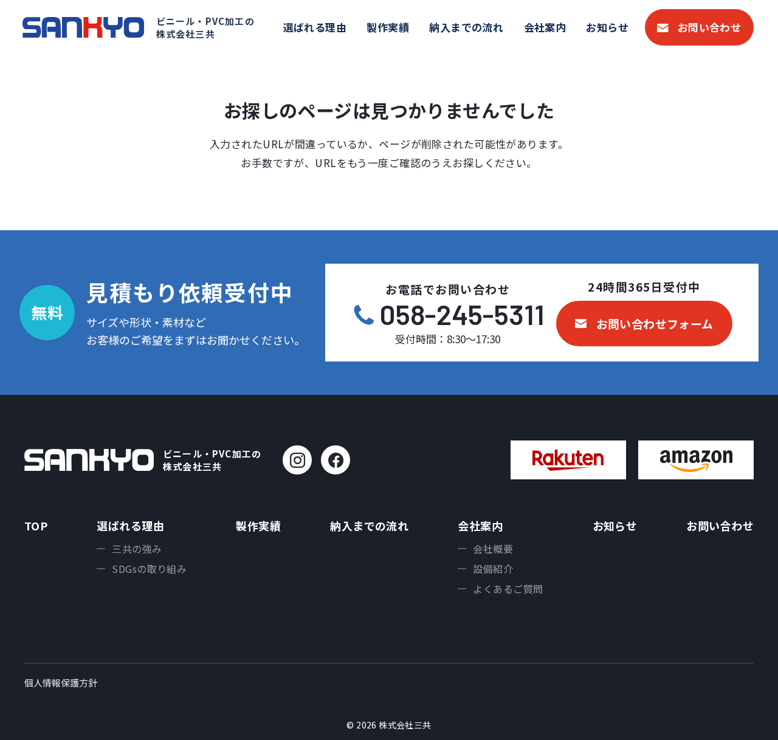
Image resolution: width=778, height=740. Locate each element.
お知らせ (607, 27)
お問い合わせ (710, 27)
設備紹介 (493, 568)
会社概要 (493, 548)
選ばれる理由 (315, 27)
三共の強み (137, 548)
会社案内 (545, 27)
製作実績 (388, 27)
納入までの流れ (466, 27)
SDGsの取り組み (149, 568)
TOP (35, 525)
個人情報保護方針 (60, 682)
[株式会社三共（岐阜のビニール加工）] (83, 27)
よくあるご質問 (508, 588)
